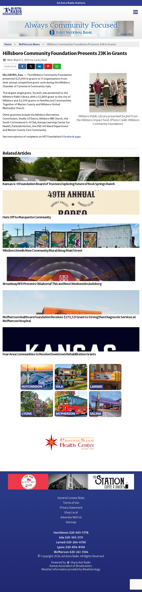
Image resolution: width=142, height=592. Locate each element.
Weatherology (91, 569)
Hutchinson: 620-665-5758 (71, 532)
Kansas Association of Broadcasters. (71, 566)
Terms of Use (71, 502)
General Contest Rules (71, 498)
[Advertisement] (71, 28)
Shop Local (71, 512)
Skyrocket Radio (80, 562)
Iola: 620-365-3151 (71, 537)
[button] (135, 12)
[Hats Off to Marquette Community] (71, 202)
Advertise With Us (71, 517)
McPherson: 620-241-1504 (71, 552)
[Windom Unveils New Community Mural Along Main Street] (71, 236)
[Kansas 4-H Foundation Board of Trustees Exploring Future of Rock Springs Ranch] (71, 169)
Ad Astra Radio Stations (71, 3)
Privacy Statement (71, 507)
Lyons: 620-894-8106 (71, 547)
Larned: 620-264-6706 (71, 542)
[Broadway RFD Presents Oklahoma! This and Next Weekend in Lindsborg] (71, 269)
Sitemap (71, 522)
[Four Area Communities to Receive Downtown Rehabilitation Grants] (71, 339)
